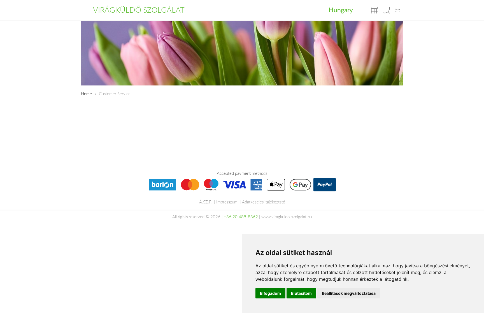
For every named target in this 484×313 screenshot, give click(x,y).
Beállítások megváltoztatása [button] (349, 293)
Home (86, 93)
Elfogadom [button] (270, 293)
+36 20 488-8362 (241, 216)
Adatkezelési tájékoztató (263, 202)
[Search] (386, 10)
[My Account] (397, 10)
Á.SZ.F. (205, 202)
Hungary (341, 10)
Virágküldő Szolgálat (139, 10)
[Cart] (374, 10)
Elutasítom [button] (301, 293)
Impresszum (227, 202)
